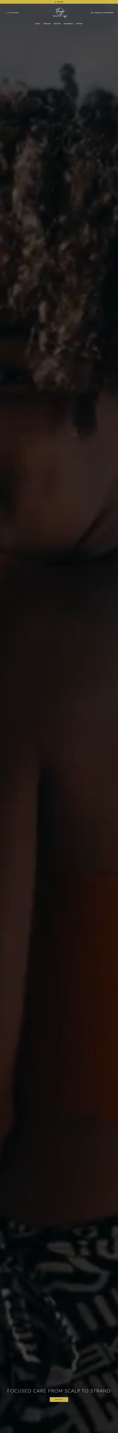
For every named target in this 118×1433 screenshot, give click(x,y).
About (37, 23)
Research (59, 1399)
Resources (68, 23)
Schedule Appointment (104, 12)
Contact (79, 23)
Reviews (57, 23)
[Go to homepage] (59, 13)
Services (47, 23)
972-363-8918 (14, 12)
